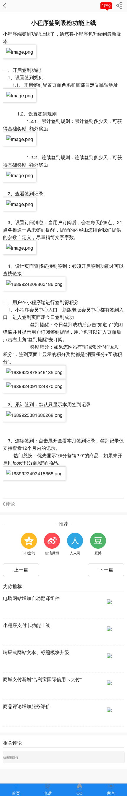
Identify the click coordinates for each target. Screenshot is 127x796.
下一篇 (106, 569)
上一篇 (21, 569)
